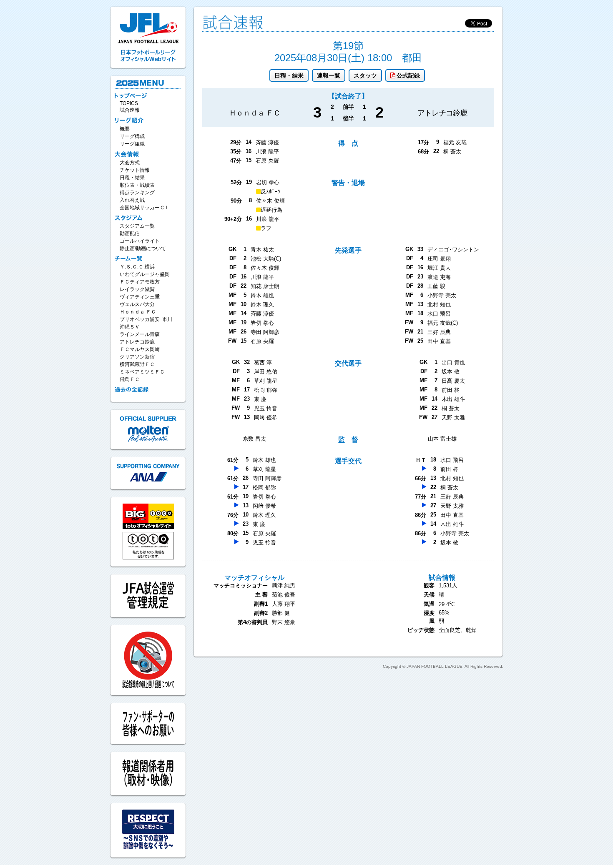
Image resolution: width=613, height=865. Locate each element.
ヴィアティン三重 (140, 296)
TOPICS (129, 103)
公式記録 (408, 75)
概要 (125, 128)
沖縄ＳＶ (130, 326)
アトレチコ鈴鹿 (137, 341)
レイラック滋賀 (137, 289)
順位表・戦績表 (137, 185)
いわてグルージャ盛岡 (145, 274)
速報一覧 (328, 75)
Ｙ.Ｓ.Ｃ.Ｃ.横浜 (137, 266)
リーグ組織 (132, 143)
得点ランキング (137, 192)
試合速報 (130, 110)
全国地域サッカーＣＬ (145, 207)
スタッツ (365, 75)
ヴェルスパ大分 (137, 304)
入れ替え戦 (132, 200)
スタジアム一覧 (137, 225)
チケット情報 (135, 170)
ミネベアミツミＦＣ (142, 371)
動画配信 (130, 233)
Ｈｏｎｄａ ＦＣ (138, 311)
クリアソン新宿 (137, 356)
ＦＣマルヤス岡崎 (140, 349)
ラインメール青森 (140, 334)
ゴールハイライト (140, 240)
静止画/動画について (143, 248)
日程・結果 (289, 75)
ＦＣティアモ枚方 (140, 281)
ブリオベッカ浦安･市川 (146, 319)
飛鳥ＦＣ (130, 379)
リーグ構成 (132, 136)
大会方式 (130, 162)
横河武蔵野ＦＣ (137, 364)
